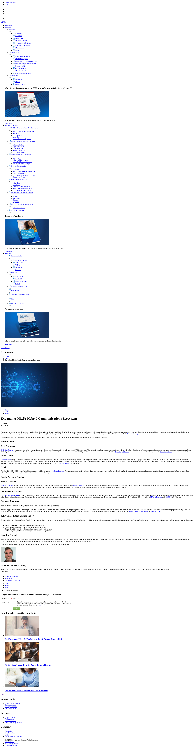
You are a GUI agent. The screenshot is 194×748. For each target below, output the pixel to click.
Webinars (18, 270)
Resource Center (16, 256)
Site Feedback (9, 742)
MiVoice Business (18, 145)
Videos (17, 265)
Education (18, 36)
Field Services (19, 38)
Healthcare (18, 33)
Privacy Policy (6, 602)
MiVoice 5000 (155, 511)
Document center (10, 705)
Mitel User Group (10, 708)
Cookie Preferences (11, 745)
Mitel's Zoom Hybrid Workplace (23, 131)
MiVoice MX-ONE (19, 150)
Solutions (8, 27)
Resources (8, 253)
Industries (12, 29)
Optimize (16, 202)
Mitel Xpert (16, 183)
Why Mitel (8, 25)
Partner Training (10, 717)
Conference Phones (19, 177)
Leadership (18, 279)
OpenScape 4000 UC (122, 452)
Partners (7, 4)
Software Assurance (17, 210)
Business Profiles (14, 75)
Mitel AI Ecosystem (21, 59)
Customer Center (10, 2)
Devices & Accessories (18, 166)
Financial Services (21, 40)
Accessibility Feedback (12, 743)
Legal (6, 735)
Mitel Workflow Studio (20, 160)
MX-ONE (168, 497)
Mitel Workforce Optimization (22, 162)
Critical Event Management (21, 187)
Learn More (8, 251)
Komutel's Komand (7, 485)
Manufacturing (20, 48)
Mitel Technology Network (135, 434)
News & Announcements (19, 286)
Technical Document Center (20, 294)
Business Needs (14, 52)
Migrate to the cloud (21, 71)
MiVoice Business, (135, 511)
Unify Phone (17, 137)
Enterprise (18, 79)
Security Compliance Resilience (25, 63)
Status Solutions (6, 459)
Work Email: (7, 599)
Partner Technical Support (13, 703)
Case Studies (15, 290)
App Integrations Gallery (23, 73)
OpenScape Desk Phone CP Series (24, 175)
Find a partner (9, 719)
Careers (17, 284)
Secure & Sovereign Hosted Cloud (22, 204)
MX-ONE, (144, 511)
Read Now (8, 124)
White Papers (19, 262)
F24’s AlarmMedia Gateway (10, 495)
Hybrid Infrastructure (11, 576)
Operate (15, 200)
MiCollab (16, 133)
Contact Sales (5, 348)
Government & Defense (23, 43)
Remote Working (20, 66)
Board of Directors (21, 281)
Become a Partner (10, 721)
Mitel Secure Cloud (19, 208)
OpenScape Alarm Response (22, 190)
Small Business (20, 84)
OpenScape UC (18, 135)
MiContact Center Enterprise (22, 163)
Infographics (19, 267)
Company (14, 272)
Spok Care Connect (7, 450)
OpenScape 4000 (18, 148)
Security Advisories (17, 303)
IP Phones (16, 170)
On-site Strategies (21, 68)
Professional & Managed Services (22, 193)
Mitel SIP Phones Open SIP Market (24, 171)
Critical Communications (19, 179)
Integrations (8, 578)
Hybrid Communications (23, 56)
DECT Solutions (18, 173)
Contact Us (8, 731)
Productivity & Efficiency (13, 580)
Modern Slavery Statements (13, 736)
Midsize (17, 82)
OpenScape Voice (18, 147)
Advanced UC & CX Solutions (21, 154)
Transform (16, 198)
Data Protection (10, 733)
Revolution (16, 185)
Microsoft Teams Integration (22, 139)
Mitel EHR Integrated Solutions (23, 188)
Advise (15, 196)
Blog (12, 299)
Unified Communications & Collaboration (24, 128)
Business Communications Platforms (23, 141)
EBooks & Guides (21, 260)
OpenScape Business (19, 152)
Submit (16, 608)
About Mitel (19, 276)
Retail (17, 50)
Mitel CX (16, 158)
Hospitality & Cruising (22, 45)
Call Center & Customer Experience (26, 61)
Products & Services (11, 125)
